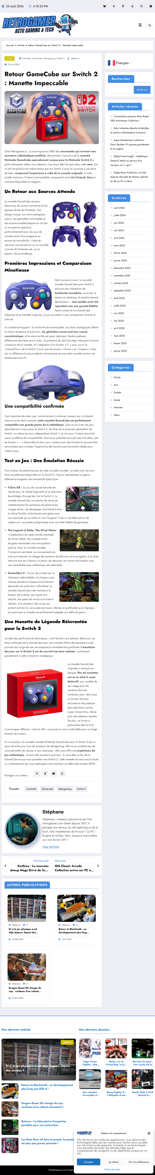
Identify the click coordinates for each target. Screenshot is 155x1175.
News (116, 415)
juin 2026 (119, 223)
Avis (116, 385)
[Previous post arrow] (6, 866)
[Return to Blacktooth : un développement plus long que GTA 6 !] (76, 908)
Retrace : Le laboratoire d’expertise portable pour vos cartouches (43, 1123)
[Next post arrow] (98, 866)
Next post (60, 860)
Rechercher (121, 79)
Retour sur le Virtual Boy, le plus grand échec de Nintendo (116, 1063)
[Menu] (140, 25)
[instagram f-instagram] (142, 6)
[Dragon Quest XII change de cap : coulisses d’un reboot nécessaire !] (27, 967)
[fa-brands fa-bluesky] (105, 6)
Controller (26, 58)
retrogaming (49, 58)
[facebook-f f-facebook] (123, 6)
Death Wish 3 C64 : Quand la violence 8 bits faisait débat (142, 1094)
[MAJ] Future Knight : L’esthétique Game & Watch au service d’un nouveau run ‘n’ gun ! (128, 161)
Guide (117, 400)
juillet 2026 (120, 215)
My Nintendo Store (82, 177)
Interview (118, 407)
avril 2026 (119, 238)
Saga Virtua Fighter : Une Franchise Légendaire (90, 1063)
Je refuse (113, 1162)
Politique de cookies (112, 1169)
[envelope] (53, 774)
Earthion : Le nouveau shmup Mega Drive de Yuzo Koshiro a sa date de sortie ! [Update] (29, 868)
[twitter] (37, 774)
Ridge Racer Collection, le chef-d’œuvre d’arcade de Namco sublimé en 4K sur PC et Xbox (129, 177)
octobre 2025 (121, 283)
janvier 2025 (120, 351)
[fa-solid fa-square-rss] (151, 6)
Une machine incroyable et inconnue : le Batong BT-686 (90, 1094)
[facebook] (45, 774)
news (89, 164)
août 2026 (119, 208)
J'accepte (88, 1162)
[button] (148, 1133)
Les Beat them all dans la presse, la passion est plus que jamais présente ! (48, 1141)
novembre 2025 (122, 275)
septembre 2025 (122, 290)
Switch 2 (60, 58)
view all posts (50, 847)
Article (9, 58)
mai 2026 (119, 230)
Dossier (117, 392)
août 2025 (119, 298)
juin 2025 (119, 313)
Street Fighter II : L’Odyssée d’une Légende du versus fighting (116, 1094)
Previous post (41, 860)
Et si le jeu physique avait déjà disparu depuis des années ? (23, 930)
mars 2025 (119, 335)
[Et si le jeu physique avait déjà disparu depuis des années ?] (27, 908)
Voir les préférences (139, 1162)
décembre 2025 (122, 268)
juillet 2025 (120, 305)
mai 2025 (119, 321)
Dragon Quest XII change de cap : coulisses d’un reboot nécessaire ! (25, 989)
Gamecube (37, 58)
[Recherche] (150, 25)
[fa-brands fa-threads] (132, 6)
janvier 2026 (120, 260)
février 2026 (120, 253)
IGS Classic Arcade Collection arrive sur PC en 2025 (74, 868)
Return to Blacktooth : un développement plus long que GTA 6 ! (73, 930)
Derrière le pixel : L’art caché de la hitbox (143, 1063)
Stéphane (75, 58)
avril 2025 (119, 328)
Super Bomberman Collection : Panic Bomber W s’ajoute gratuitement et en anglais (129, 144)
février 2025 (120, 343)
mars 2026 (119, 245)
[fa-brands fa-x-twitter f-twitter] (114, 6)
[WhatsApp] (62, 774)
